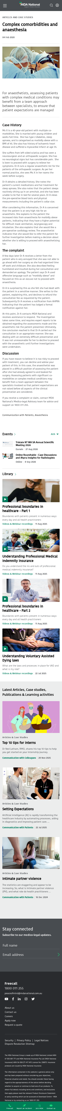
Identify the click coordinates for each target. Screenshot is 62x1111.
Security (9, 1040)
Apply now (10, 1020)
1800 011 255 (14, 988)
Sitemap (30, 1043)
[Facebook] (13, 999)
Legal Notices (41, 1040)
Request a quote (13, 1024)
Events (7, 434)
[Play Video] (31, 490)
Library (7, 474)
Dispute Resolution (15, 1043)
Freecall (10, 1108)
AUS (53, 434)
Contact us (51, 1108)
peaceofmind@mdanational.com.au (23, 993)
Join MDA (39, 1108)
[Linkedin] (19, 999)
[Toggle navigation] (5, 5)
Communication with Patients (17, 827)
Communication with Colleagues (19, 757)
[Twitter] (33, 999)
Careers (9, 1016)
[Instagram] (26, 999)
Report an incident (24, 1108)
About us (9, 1007)
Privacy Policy (24, 1040)
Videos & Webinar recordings (17, 523)
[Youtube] (6, 999)
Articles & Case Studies (15, 737)
